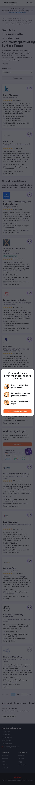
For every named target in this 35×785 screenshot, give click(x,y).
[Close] (31, 371)
